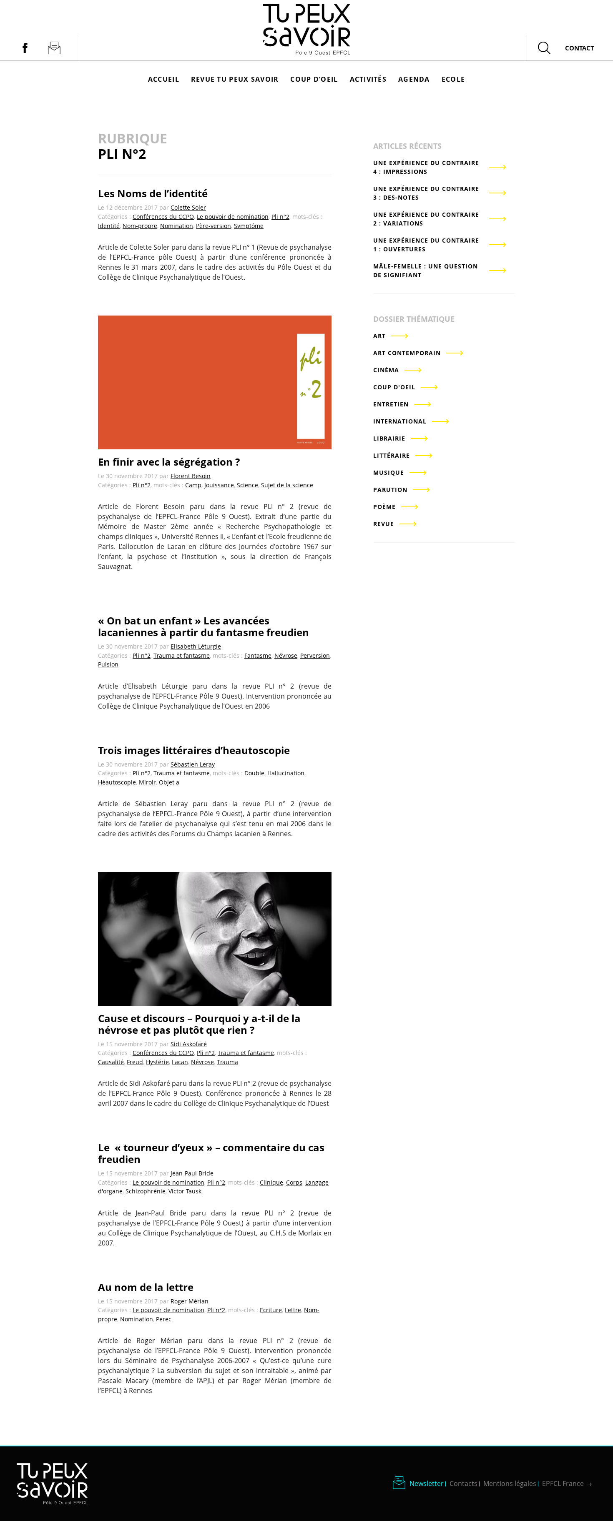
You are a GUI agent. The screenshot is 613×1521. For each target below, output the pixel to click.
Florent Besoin (191, 476)
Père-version (213, 226)
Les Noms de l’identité (153, 193)
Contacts (463, 1483)
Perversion (315, 655)
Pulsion (108, 664)
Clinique (271, 1182)
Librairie (389, 438)
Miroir (147, 782)
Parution (390, 490)
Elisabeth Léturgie (196, 646)
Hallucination (285, 773)
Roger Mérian (190, 1301)
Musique (388, 472)
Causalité (111, 1062)
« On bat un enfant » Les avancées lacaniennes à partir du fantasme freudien (203, 626)
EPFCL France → (567, 1483)
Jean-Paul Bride (192, 1173)
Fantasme (257, 655)
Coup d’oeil (314, 79)
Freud (135, 1062)
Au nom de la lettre (145, 1287)
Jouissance (219, 485)
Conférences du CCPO (163, 217)
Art (379, 336)
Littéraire (391, 455)
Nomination (176, 226)
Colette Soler (188, 207)
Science (247, 485)
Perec (163, 1319)
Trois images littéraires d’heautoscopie (194, 750)
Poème (384, 507)
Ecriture (271, 1310)
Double (254, 773)
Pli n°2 (280, 217)
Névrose (285, 655)
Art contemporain (407, 353)
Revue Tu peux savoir (235, 79)
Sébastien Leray (193, 764)
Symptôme (249, 226)
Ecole (453, 79)
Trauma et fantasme (181, 655)
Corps (294, 1182)
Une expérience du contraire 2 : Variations (426, 218)
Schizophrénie (146, 1191)
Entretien (391, 404)
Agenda (414, 79)
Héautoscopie (117, 782)
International (400, 421)
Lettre (293, 1310)
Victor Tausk (184, 1191)
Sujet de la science (287, 485)
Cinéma (386, 370)
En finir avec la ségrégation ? (169, 462)
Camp (193, 485)
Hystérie (157, 1062)
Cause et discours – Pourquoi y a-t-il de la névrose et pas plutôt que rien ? (199, 1024)
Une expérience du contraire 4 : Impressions (426, 167)
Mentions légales (509, 1483)
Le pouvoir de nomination (233, 217)
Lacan (180, 1062)
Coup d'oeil (394, 387)
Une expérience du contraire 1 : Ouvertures (426, 244)
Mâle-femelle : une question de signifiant (425, 270)
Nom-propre (140, 226)
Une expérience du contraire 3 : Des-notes (426, 193)
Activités (368, 79)
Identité (109, 226)
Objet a (169, 782)
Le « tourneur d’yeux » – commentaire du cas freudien (211, 1153)
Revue (383, 524)
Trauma (227, 1062)
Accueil (163, 79)
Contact (579, 48)
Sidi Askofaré (189, 1044)
